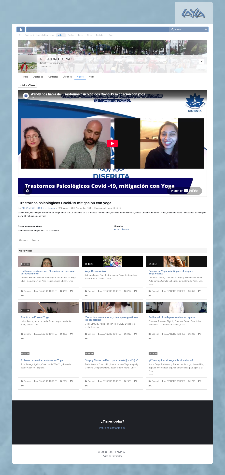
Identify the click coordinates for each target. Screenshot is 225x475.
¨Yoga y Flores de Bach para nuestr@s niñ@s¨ (111, 360)
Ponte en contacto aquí (112, 428)
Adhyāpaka (45, 66)
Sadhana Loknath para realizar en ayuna (172, 317)
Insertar (35, 240)
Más (151, 284)
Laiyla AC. (121, 452)
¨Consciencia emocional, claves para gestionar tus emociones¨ (111, 318)
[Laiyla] (193, 13)
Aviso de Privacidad (113, 456)
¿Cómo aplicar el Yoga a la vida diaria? (171, 360)
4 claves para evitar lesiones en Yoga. (42, 360)
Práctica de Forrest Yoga (35, 317)
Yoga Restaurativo (95, 271)
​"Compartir (23, 240)
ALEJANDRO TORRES (56, 59)
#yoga (116, 229)
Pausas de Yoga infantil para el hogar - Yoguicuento (171, 272)
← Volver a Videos (27, 85)
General (51, 208)
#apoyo (125, 229)
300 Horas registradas (52, 63)
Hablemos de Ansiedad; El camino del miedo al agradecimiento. (47, 272)
